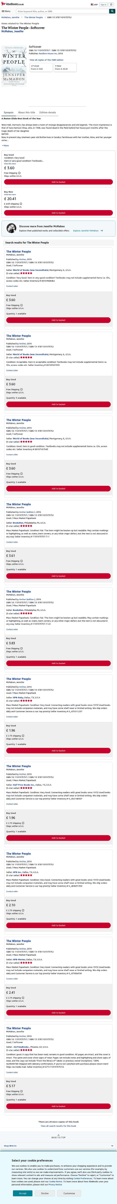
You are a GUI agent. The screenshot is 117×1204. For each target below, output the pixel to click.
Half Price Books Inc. (24, 784)
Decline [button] (45, 1193)
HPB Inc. (17, 872)
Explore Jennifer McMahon (86, 230)
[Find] (112, 11)
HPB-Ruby (18, 697)
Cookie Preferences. (83, 1178)
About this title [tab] (26, 112)
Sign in (103, 4)
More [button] (6, 145)
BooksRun (18, 522)
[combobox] (62, 11)
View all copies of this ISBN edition (46, 59)
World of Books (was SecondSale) (30, 270)
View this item (10, 163)
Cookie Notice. (56, 1181)
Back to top (59, 1137)
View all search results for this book (58, 1126)
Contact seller (12, 286)
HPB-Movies (19, 959)
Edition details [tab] (48, 112)
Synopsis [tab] (9, 112)
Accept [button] (22, 1193)
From (37, 67)
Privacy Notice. (55, 1184)
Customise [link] (69, 1193)
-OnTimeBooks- (21, 1047)
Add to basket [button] (58, 182)
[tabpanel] (57, 132)
